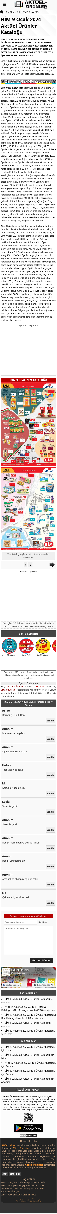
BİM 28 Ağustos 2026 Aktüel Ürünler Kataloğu (30, 1047)
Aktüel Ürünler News (26, 1194)
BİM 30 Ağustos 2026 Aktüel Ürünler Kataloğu (30, 1030)
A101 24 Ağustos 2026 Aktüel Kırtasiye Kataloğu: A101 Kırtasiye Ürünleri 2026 (23, 1008)
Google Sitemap (22, 1188)
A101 (4, 1173)
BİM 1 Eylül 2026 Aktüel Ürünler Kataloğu (27, 1022)
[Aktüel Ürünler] (30, 4)
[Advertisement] (28, 351)
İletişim (16, 1191)
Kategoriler (39, 1188)
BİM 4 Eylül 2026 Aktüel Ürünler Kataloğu (27, 999)
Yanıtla (50, 720)
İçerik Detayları (28, 683)
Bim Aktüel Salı (13, 12)
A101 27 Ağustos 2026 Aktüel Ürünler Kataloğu (30, 1062)
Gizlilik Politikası (34, 1164)
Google (11, 1182)
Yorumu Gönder (41, 960)
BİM (12, 1173)
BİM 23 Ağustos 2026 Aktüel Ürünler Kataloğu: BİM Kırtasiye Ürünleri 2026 (28, 1016)
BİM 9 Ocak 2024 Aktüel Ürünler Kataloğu (21, 25)
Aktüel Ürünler (15, 686)
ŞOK (18, 1173)
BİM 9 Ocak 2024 (31, 12)
